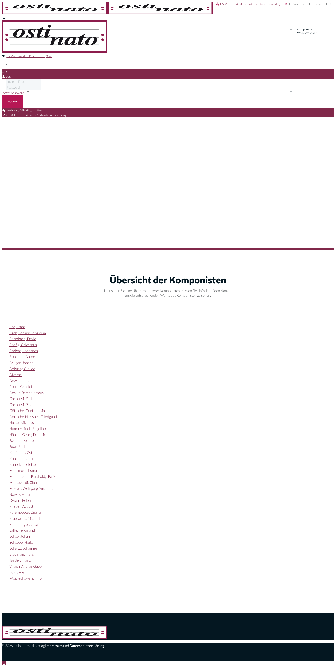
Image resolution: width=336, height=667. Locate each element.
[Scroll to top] (4, 663)
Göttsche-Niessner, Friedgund (33, 416)
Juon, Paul (17, 446)
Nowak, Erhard (21, 494)
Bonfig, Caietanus (23, 344)
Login (9, 76)
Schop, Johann (20, 536)
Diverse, (16, 374)
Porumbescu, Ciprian (25, 512)
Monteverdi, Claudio (25, 482)
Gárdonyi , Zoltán (23, 404)
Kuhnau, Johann (21, 458)
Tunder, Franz (20, 560)
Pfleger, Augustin (22, 506)
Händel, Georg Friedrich (28, 434)
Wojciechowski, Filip (25, 578)
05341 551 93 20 (231, 4)
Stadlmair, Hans (21, 554)
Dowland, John (20, 380)
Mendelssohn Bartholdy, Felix (32, 476)
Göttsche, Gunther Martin (30, 410)
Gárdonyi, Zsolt (21, 398)
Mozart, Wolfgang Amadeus (31, 488)
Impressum (54, 645)
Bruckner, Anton (22, 356)
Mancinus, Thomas (23, 470)
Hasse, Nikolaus (21, 422)
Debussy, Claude (22, 368)
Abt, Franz (17, 327)
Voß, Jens (16, 572)
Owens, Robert (21, 500)
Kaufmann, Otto (21, 452)
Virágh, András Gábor (26, 566)
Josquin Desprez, (22, 440)
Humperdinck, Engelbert (28, 428)
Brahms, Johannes (23, 350)
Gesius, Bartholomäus (26, 392)
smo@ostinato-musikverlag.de (264, 4)
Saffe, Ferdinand (22, 530)
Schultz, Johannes (23, 548)
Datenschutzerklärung (87, 645)
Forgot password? (13, 92)
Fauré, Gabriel (20, 386)
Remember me (40, 92)
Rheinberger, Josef (24, 524)
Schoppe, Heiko (21, 542)
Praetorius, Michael (24, 518)
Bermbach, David (22, 338)
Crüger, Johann (21, 362)
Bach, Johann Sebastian (27, 333)
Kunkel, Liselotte (22, 464)
